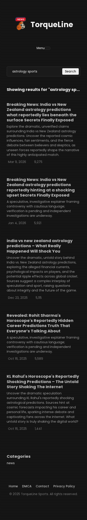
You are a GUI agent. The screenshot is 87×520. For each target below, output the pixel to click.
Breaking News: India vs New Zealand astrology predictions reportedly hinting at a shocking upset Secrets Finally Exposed (41, 187)
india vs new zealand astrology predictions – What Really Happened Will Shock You (39, 246)
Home (13, 486)
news (11, 463)
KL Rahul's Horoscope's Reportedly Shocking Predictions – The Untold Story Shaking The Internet (43, 381)
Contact (42, 486)
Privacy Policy (64, 486)
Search (70, 71)
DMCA (26, 486)
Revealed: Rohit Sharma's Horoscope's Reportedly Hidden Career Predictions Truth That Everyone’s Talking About (40, 323)
